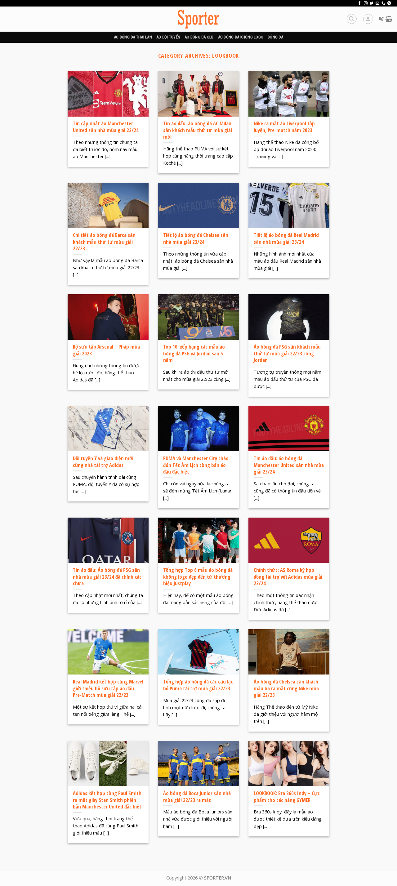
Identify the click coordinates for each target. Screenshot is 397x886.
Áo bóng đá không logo (240, 37)
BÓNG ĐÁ (275, 37)
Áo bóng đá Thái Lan (133, 37)
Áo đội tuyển (168, 37)
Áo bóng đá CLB (199, 37)
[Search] (352, 19)
